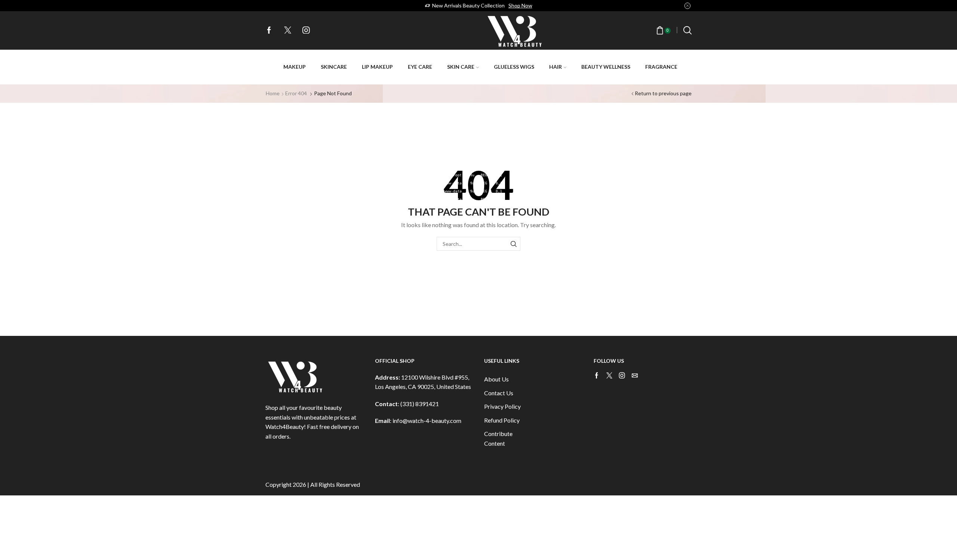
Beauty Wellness (605, 67)
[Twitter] (288, 31)
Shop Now (520, 5)
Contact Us (498, 392)
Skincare (334, 67)
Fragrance (661, 67)
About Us (496, 379)
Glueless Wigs (514, 67)
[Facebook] (269, 31)
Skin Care (460, 67)
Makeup (294, 67)
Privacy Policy (502, 406)
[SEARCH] (513, 244)
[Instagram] (306, 31)
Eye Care (420, 67)
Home (273, 93)
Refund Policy (502, 420)
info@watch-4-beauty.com (427, 420)
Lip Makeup (377, 67)
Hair (555, 67)
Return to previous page (663, 93)
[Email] (635, 375)
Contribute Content (498, 438)
